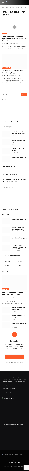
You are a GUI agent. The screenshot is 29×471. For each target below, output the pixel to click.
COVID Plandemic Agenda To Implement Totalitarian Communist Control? (14, 39)
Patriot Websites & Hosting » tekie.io (10, 121)
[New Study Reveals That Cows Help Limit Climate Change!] (6, 134)
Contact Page (13, 392)
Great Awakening (12, 462)
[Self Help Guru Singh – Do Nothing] (6, 151)
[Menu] (3, 2)
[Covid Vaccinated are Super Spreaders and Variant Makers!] (6, 239)
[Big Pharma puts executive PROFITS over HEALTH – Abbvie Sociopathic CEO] (6, 248)
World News (5, 289)
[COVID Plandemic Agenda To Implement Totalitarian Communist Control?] (14, 27)
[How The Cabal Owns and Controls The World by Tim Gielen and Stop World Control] (6, 230)
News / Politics (13, 460)
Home (5, 460)
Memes (20, 462)
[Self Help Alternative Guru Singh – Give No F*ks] (6, 142)
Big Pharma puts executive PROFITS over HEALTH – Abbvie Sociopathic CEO (19, 247)
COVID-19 (4, 33)
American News (6, 67)
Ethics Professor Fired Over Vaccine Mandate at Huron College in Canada (15, 173)
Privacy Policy (19, 362)
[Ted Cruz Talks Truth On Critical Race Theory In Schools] (14, 61)
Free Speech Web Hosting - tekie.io (10, 209)
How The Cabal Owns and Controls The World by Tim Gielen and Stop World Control (19, 229)
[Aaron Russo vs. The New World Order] (6, 159)
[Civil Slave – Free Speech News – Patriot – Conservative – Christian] (14, 2)
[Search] (26, 2)
